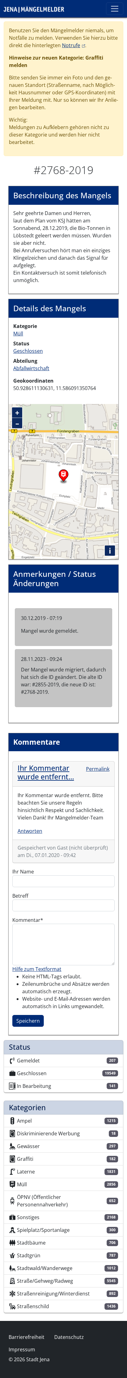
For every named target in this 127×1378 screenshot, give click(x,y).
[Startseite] (36, 8)
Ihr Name (23, 871)
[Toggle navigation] (114, 8)
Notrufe (73, 45)
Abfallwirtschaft (31, 368)
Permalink (97, 768)
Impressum (22, 1349)
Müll (18, 333)
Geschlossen (28, 351)
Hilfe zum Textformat (36, 969)
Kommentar (26, 920)
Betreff (20, 895)
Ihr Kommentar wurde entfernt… (46, 772)
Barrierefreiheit (26, 1337)
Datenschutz (69, 1337)
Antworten (30, 831)
